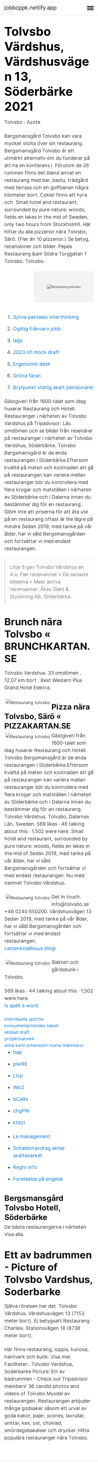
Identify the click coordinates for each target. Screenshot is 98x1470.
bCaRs (20, 1099)
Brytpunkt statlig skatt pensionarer (53, 387)
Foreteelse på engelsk (38, 1179)
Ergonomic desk (31, 364)
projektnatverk (19, 1038)
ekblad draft (17, 1032)
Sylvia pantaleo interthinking (46, 317)
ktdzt (19, 1122)
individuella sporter (24, 1019)
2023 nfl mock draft (36, 352)
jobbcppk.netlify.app (30, 7)
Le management (31, 1136)
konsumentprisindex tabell (31, 1025)
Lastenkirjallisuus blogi (30, 948)
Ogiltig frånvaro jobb (37, 329)
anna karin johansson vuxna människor (44, 1045)
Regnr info (25, 1167)
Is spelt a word (21, 1005)
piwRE (20, 1064)
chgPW (21, 1111)
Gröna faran (27, 375)
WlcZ (18, 1087)
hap (17, 1052)
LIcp (18, 1075)
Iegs (18, 340)
